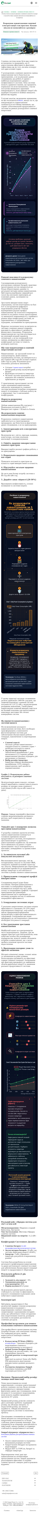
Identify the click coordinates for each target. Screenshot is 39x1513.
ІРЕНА (20, 100)
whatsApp (19, 1510)
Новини (13, 12)
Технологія (7, 1481)
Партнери (6, 1485)
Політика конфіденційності (32, 1503)
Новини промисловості (26, 12)
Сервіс (5, 1483)
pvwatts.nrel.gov (10, 1343)
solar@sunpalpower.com (10, 1493)
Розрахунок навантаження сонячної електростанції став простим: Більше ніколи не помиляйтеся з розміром (19, 16)
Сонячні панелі (18, 367)
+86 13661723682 (8, 1491)
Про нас (5, 1478)
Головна (6, 12)
